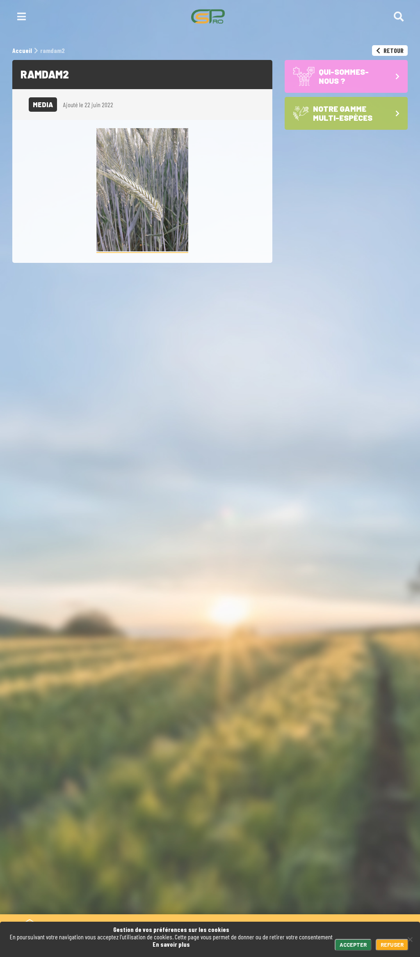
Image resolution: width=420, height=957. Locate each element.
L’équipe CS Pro (342, 906)
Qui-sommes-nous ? (347, 828)
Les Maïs (330, 867)
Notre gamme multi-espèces (348, 851)
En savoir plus (171, 944)
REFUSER (392, 944)
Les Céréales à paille (349, 875)
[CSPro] (208, 16)
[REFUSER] (410, 939)
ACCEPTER (353, 944)
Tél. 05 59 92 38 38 (191, 808)
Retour (393, 50)
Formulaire (253, 808)
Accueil (331, 808)
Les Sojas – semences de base (356, 886)
